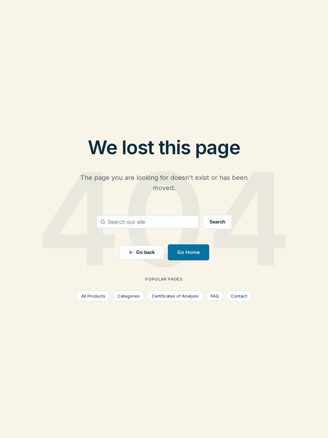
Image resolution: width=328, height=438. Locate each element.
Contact (239, 296)
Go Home (188, 252)
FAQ (215, 296)
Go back (145, 252)
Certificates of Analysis (175, 296)
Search (217, 221)
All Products (93, 296)
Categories (129, 296)
